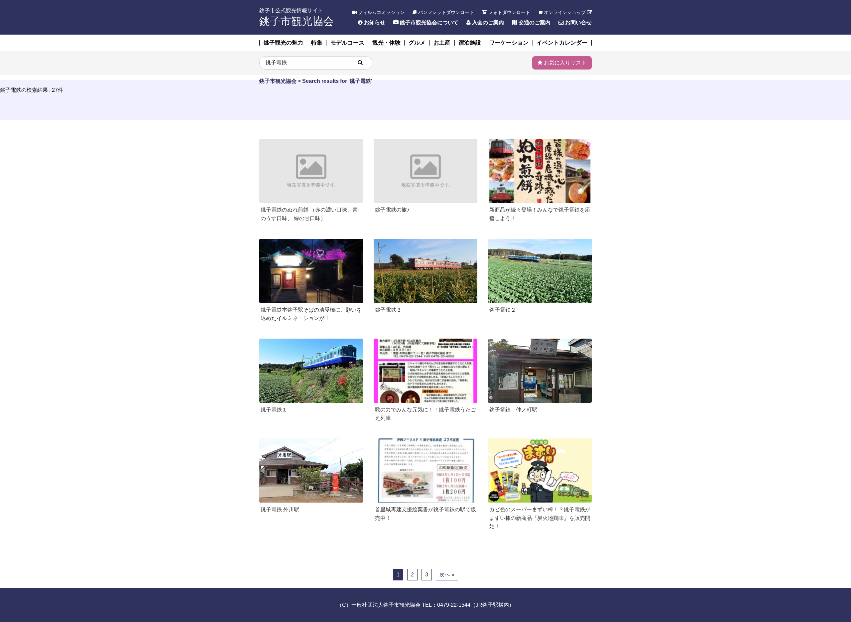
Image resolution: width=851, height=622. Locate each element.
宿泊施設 (469, 43)
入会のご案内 (487, 22)
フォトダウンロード (508, 12)
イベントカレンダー (562, 43)
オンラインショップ (565, 12)
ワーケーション (509, 43)
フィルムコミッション (381, 12)
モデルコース (347, 43)
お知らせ (374, 22)
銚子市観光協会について (428, 22)
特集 (316, 43)
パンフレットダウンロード (445, 12)
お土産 (441, 43)
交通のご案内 (533, 22)
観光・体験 (386, 43)
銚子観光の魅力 (283, 43)
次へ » (446, 574)
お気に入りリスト (564, 63)
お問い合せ (578, 22)
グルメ (417, 43)
